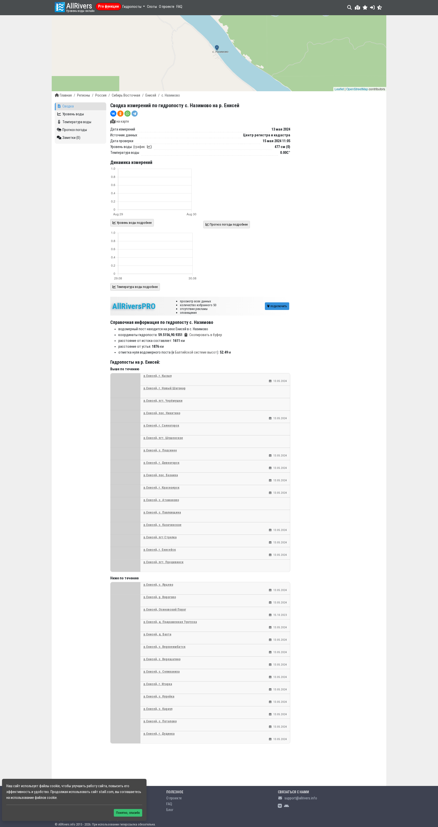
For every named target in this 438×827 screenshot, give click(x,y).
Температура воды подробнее (137, 287)
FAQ (179, 7)
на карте (122, 121)
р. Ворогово (159, 597)
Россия (100, 95)
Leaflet (339, 89)
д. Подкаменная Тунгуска (170, 622)
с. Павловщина (162, 512)
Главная (66, 95)
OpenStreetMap (357, 89)
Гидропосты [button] (132, 7)
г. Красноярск (161, 487)
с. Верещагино (161, 659)
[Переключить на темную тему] (380, 7)
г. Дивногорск (161, 463)
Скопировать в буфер (205, 335)
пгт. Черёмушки (162, 400)
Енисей (150, 95)
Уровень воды (73, 114)
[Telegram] (135, 114)
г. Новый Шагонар (164, 388)
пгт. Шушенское (163, 438)
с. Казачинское (162, 525)
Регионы (83, 95)
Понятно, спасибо (128, 813)
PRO (134, 306)
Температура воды (76, 122)
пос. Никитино (161, 413)
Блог (169, 810)
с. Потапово (160, 721)
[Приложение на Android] (286, 806)
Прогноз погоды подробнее (228, 224)
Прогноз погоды (74, 130)
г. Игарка (157, 684)
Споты (152, 7)
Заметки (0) (71, 138)
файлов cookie (46, 798)
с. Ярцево (158, 584)
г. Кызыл (157, 376)
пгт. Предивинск (163, 562)
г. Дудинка (159, 734)
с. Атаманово (161, 500)
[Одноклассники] (120, 114)
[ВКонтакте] (113, 114)
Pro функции (108, 6)
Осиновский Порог (164, 609)
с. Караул (157, 709)
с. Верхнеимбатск (164, 647)
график (139, 147)
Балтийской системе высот (196, 352)
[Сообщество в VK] (280, 806)
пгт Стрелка (160, 537)
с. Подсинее (160, 450)
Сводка (68, 106)
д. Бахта (157, 634)
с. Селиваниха (161, 671)
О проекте (166, 7)
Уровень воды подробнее (134, 223)
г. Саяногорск (161, 425)
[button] (365, 7)
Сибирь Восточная (126, 95)
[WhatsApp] (127, 114)
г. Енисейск (159, 550)
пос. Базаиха (160, 475)
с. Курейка (158, 696)
